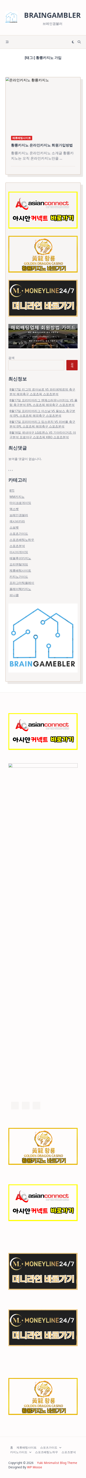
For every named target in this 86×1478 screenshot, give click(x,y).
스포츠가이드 (18, 533)
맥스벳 (14, 509)
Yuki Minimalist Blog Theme (57, 1463)
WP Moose (34, 1467)
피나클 (14, 595)
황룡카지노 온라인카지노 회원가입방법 (42, 145)
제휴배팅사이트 (21, 138)
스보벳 (14, 527)
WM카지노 (16, 496)
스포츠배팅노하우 (21, 540)
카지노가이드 (18, 576)
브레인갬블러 (18, 515)
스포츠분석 (17, 546)
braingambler (52, 15)
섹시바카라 (17, 521)
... (61, 158)
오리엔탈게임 (18, 564)
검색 (11, 358)
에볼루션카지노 (20, 558)
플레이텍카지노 (20, 589)
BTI (11, 490)
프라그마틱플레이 (21, 583)
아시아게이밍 (18, 552)
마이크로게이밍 (20, 503)
